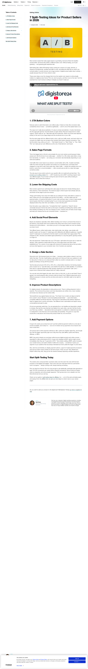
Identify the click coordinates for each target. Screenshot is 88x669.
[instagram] (81, 5)
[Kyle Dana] (32, 403)
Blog (3, 5)
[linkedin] (83, 5)
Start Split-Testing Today (11, 41)
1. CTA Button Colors (10, 16)
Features (23, 2)
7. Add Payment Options (11, 37)
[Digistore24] (6, 2)
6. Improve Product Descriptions (13, 34)
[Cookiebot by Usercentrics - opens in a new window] (8, 665)
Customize (76, 661)
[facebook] (80, 5)
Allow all (77, 658)
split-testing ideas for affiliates (51, 377)
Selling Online (20, 5)
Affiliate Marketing (12, 5)
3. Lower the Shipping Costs (12, 23)
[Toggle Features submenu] (25, 2)
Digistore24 (27, 5)
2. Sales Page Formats (10, 19)
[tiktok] (85, 5)
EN (83, 2)
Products (56, 5)
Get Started (77, 2)
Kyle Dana (38, 402)
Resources (35, 2)
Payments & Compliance (47, 5)
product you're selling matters (38, 175)
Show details (19, 665)
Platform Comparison (35, 5)
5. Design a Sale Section (11, 30)
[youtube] (78, 5)
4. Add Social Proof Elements (12, 26)
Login (72, 2)
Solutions (16, 2)
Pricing (29, 2)
